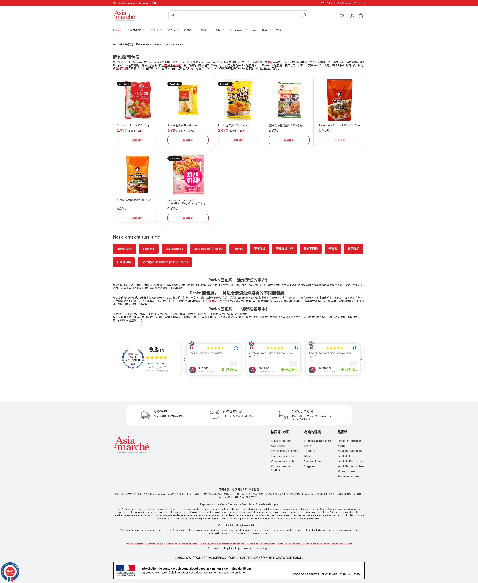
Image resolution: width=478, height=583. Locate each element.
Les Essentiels (174, 248)
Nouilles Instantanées (318, 440)
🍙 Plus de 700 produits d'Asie (130, 3)
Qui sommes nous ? (154, 543)
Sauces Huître (313, 461)
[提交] (304, 15)
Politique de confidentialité (290, 543)
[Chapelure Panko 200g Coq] (137, 100)
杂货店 (129, 44)
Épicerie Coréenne (349, 440)
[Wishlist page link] (342, 15)
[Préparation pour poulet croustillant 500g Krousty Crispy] (188, 174)
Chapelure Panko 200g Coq (133, 125)
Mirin (307, 456)
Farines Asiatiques (147, 44)
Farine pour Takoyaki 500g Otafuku (339, 125)
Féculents (149, 248)
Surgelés (309, 466)
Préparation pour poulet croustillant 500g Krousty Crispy (186, 201)
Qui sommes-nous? (283, 456)
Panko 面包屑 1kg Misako (182, 125)
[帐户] (353, 15)
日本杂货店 (124, 262)
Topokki (309, 450)
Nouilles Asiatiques (349, 450)
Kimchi (308, 445)
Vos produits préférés (285, 461)
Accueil (117, 44)
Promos (238, 248)
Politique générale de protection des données (223, 543)
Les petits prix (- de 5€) (208, 248)
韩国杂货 (353, 248)
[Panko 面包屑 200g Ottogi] (238, 100)
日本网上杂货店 (171, 65)
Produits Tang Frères (350, 466)
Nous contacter (281, 440)
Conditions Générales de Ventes (182, 543)
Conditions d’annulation (317, 543)
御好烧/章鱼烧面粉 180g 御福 (286, 125)
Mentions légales (134, 543)
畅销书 (332, 248)
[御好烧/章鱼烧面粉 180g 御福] (289, 100)
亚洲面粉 (211, 300)
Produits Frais (346, 456)
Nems (341, 445)
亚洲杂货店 (122, 68)
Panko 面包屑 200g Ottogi (233, 125)
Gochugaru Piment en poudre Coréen (165, 262)
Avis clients (278, 445)
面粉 (270, 62)
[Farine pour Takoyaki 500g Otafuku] (339, 100)
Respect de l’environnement (261, 543)
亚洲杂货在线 (284, 248)
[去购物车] (361, 15)
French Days (124, 248)
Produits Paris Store (350, 461)
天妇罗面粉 (311, 248)
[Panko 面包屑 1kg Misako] (188, 100)
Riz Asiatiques (346, 471)
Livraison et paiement (341, 543)
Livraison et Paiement (284, 450)
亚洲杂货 (259, 248)
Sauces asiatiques (348, 476)
